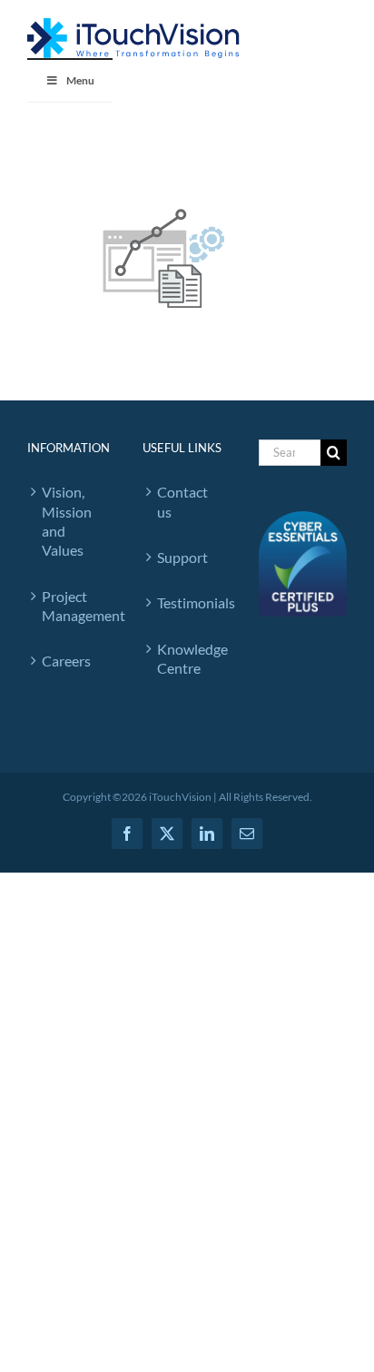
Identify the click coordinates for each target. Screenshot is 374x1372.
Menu (80, 80)
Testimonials (189, 602)
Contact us (182, 501)
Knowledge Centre (189, 658)
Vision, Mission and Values (67, 520)
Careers (66, 660)
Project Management (74, 605)
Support (182, 557)
